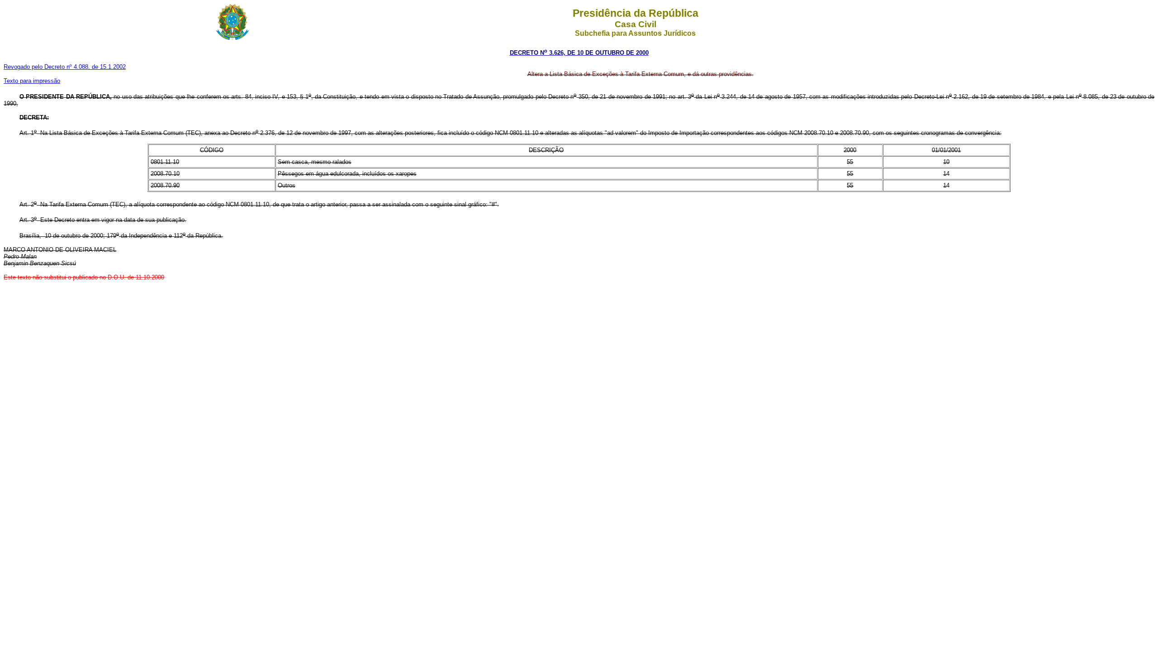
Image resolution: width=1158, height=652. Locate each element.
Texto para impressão (32, 80)
